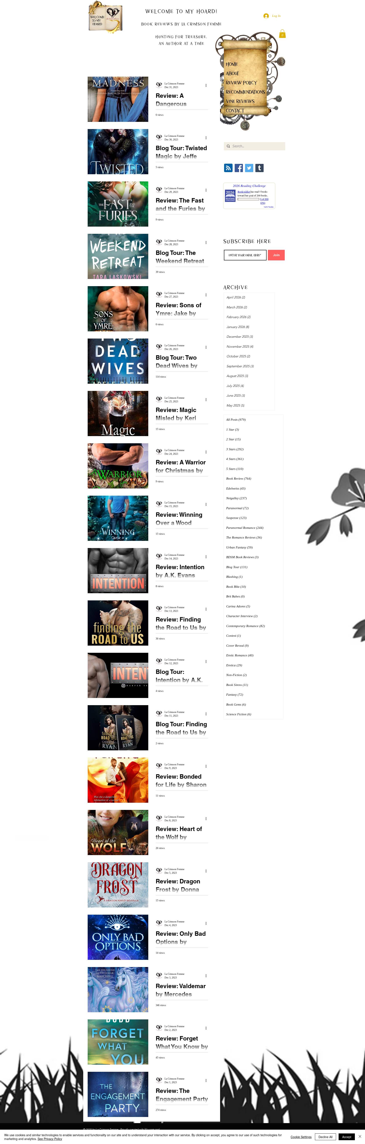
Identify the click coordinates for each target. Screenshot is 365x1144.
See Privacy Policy (50, 1139)
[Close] (359, 1137)
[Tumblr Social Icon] (259, 168)
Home (232, 64)
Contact (235, 110)
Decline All (325, 1137)
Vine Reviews (240, 101)
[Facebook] (239, 168)
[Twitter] (249, 168)
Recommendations (245, 92)
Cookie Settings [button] (301, 1137)
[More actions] (207, 85)
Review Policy (241, 82)
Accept (346, 1137)
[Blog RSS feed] (228, 168)
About (232, 73)
